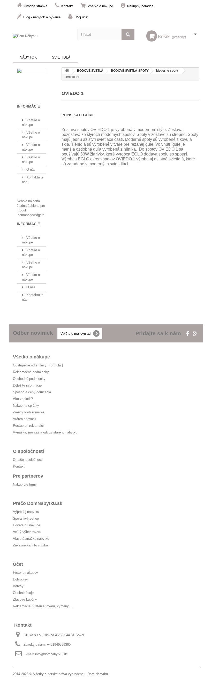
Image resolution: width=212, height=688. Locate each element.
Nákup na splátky (26, 405)
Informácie (28, 106)
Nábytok (28, 57)
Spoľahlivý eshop (26, 518)
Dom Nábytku (97, 674)
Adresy (18, 586)
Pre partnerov (28, 476)
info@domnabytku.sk (51, 654)
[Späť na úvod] (67, 71)
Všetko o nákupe (100, 6)
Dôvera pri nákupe (26, 525)
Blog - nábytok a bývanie (41, 17)
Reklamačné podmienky (31, 372)
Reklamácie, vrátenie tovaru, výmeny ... (43, 606)
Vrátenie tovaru (24, 419)
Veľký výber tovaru (27, 532)
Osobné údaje (23, 593)
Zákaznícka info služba (30, 545)
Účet (18, 564)
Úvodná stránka (35, 6)
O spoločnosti (28, 451)
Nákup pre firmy (25, 484)
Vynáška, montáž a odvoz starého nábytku (45, 432)
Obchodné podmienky (29, 379)
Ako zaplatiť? (23, 399)
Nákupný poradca (140, 6)
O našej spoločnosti (28, 460)
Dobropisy (20, 579)
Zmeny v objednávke (28, 412)
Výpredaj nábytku (26, 512)
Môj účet (81, 17)
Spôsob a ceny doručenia (32, 392)
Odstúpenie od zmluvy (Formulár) (38, 365)
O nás (30, 169)
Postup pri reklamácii (28, 426)
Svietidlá (61, 57)
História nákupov (25, 573)
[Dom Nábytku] (41, 38)
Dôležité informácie (27, 385)
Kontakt (67, 6)
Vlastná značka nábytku (31, 538)
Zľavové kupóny (25, 599)
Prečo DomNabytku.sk (37, 503)
